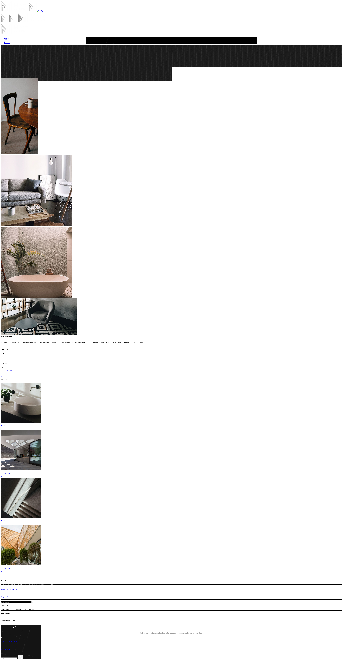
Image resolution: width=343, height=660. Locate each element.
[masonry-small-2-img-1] (19, 154)
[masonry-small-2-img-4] (39, 334)
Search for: (4, 654)
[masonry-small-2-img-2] (36, 225)
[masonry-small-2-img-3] (36, 297)
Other (2, 356)
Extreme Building (5, 473)
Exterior (11, 370)
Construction (4, 370)
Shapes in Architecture (6, 426)
